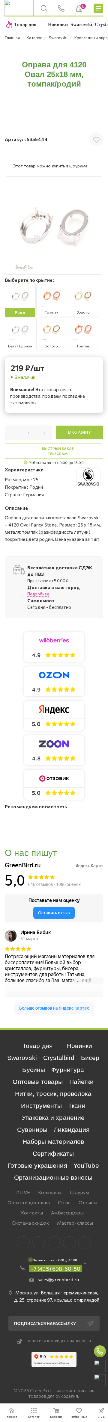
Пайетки (81, 1081)
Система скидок (30, 1223)
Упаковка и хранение (53, 1117)
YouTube (86, 1165)
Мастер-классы (75, 1223)
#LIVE (23, 1192)
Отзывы (88, 1202)
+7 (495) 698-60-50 (55, 1268)
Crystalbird (59, 1057)
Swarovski (22, 1057)
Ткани (77, 1105)
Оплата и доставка (29, 1202)
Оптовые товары (38, 1081)
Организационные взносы (53, 1177)
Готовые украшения (37, 1165)
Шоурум (79, 1192)
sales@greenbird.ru (58, 1279)
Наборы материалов (53, 1141)
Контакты (32, 1212)
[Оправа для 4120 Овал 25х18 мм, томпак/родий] (54, 225)
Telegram (54, 1242)
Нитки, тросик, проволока (53, 1093)
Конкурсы (49, 1192)
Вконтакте (23, 1242)
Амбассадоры (67, 1212)
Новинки (79, 1045)
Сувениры (32, 1129)
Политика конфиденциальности (58, 1341)
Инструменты (41, 1105)
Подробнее (38, 594)
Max (38, 1242)
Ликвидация (71, 1129)
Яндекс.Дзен (84, 1242)
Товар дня (37, 1045)
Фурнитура (67, 1069)
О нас (64, 1202)
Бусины (33, 1069)
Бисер (90, 1057)
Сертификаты (53, 1153)
